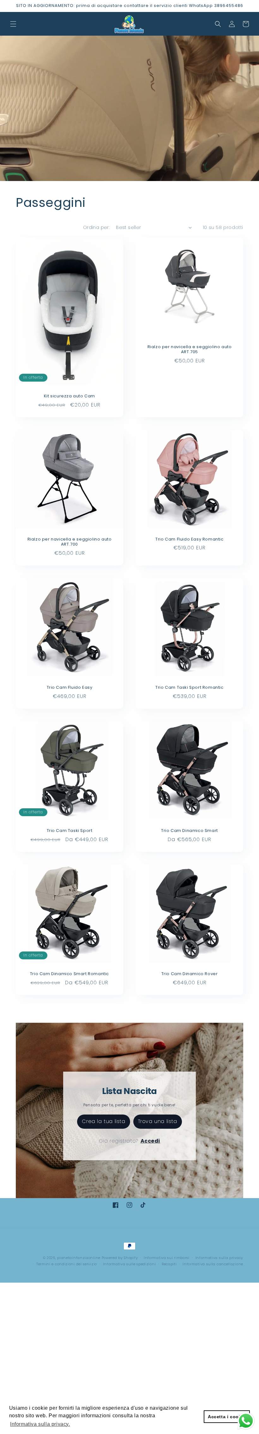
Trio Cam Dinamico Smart (189, 831)
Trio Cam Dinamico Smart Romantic (69, 974)
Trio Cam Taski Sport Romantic (189, 687)
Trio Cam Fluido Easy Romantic (189, 539)
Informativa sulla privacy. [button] (40, 1424)
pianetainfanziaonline (78, 1257)
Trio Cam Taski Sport (70, 831)
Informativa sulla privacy (220, 1257)
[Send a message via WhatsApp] (246, 1421)
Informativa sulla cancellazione (213, 1264)
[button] (13, 24)
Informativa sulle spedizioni (129, 1264)
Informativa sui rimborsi (167, 1257)
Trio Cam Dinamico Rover (189, 974)
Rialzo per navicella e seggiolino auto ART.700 (69, 542)
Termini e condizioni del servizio (66, 1264)
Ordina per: (96, 227)
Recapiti (169, 1264)
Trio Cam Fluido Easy (70, 687)
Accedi (150, 1140)
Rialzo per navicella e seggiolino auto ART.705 (190, 349)
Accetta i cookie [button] (227, 1416)
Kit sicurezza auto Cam (69, 396)
